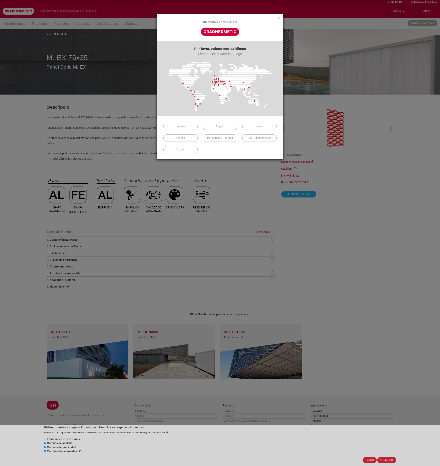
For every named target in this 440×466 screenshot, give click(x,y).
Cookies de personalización (65, 451)
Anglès (220, 126)
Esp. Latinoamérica (259, 137)
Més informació (160, 432)
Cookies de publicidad (61, 447)
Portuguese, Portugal (220, 137)
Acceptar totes (386, 460)
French (180, 137)
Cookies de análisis (59, 443)
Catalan (180, 149)
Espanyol (180, 126)
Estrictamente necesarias (63, 439)
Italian (259, 126)
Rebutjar (370, 460)
